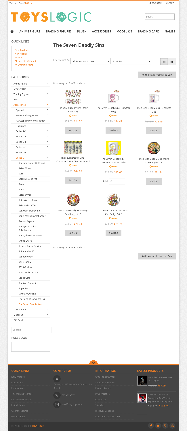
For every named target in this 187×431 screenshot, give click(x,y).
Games (170, 31)
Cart (171, 3)
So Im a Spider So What (30, 246)
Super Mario (25, 288)
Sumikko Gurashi (27, 283)
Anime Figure (29, 31)
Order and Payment (105, 376)
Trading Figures (59, 31)
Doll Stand (21, 126)
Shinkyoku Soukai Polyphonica (27, 228)
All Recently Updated (25, 61)
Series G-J (21, 141)
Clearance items (19, 410)
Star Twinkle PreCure (29, 272)
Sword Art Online (27, 293)
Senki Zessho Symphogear (32, 216)
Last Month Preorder (21, 399)
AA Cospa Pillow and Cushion (30, 120)
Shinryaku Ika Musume (30, 235)
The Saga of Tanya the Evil (32, 299)
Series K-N (21, 147)
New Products (22, 50)
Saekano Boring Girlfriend (32, 163)
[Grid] (164, 61)
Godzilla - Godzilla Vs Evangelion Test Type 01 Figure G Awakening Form (160, 398)
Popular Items (18, 388)
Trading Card (148, 31)
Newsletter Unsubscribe (107, 416)
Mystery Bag (20, 89)
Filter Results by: (61, 59)
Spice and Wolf (26, 251)
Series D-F (21, 136)
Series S (20, 157)
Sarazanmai (25, 194)
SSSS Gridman (26, 267)
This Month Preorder (21, 393)
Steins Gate (24, 277)
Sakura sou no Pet (28, 178)
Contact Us (100, 399)
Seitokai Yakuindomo (29, 210)
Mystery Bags (18, 416)
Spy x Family (25, 261)
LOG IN (28, 3)
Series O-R (21, 152)
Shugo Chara (25, 240)
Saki (21, 173)
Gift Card (18, 320)
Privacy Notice (102, 393)
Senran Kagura (26, 221)
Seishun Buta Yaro (28, 205)
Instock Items (18, 405)
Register (156, 3)
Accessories (101, 31)
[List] (172, 61)
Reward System (103, 388)
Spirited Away (26, 256)
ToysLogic (38, 426)
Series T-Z (21, 309)
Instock (18, 57)
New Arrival (21, 53)
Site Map (99, 405)
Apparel (20, 110)
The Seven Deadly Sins (30, 304)
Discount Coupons (104, 410)
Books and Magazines (27, 115)
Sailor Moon (25, 168)
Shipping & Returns (105, 382)
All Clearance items (24, 64)
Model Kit (124, 31)
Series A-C (21, 131)
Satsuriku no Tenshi (29, 200)
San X (21, 184)
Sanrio (22, 189)
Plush (82, 31)
